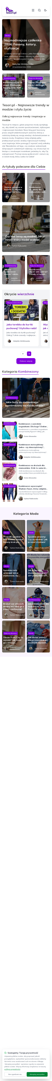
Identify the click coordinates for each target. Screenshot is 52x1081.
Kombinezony (9, 78)
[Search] (39, 10)
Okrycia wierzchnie (14, 303)
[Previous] (23, 353)
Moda (7, 35)
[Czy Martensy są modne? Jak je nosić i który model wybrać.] (26, 228)
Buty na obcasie (35, 78)
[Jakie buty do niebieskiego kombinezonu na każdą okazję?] (26, 398)
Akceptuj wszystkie (37, 1074)
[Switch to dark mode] (45, 10)
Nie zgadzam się (15, 1074)
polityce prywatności (12, 1069)
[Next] (29, 353)
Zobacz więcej (26, 361)
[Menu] (33, 10)
